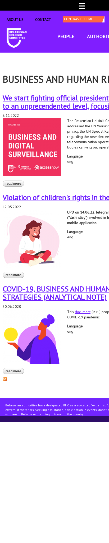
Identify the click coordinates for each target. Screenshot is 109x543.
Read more (15, 183)
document (82, 311)
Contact (43, 19)
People (65, 36)
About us (15, 19)
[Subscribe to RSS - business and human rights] (5, 378)
